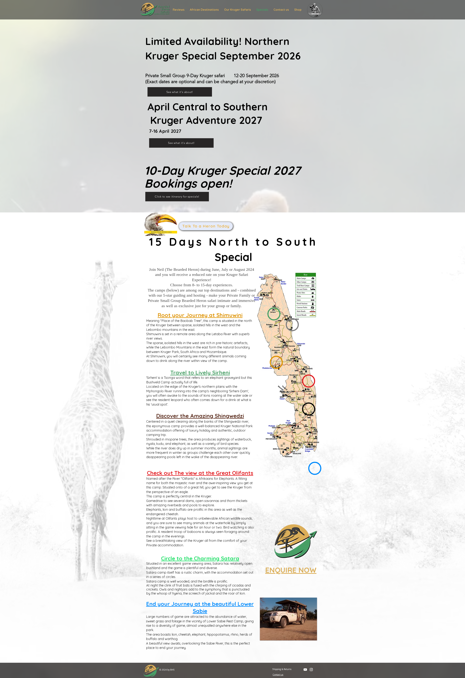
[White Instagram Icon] (311, 669)
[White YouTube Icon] (305, 669)
